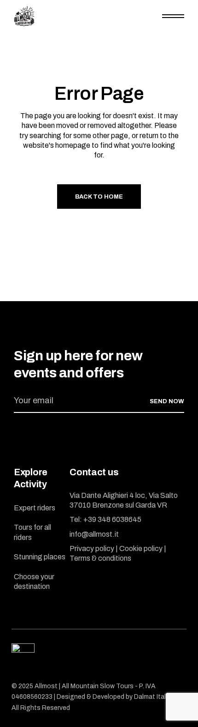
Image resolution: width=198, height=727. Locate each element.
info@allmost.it (94, 534)
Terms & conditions (100, 558)
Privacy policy (92, 548)
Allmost (46, 686)
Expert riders (34, 508)
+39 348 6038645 (112, 519)
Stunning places (39, 557)
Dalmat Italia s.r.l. (158, 696)
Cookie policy (141, 548)
